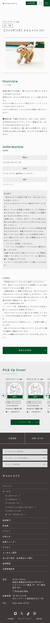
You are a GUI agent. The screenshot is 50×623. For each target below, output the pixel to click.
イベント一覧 (25, 422)
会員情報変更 (9, 569)
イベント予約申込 (13, 464)
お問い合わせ (37, 438)
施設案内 (7, 520)
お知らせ (7, 536)
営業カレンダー (10, 542)
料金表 (6, 525)
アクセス (7, 547)
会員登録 (31, 3)
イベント (7, 531)
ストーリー (8, 486)
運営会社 (39, 619)
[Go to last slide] (3, 395)
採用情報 (7, 563)
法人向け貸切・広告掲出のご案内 (18, 558)
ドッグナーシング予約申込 (16, 458)
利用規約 (11, 619)
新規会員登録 (25, 350)
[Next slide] (46, 395)
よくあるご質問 (10, 552)
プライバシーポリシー (25, 619)
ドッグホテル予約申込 (15, 451)
